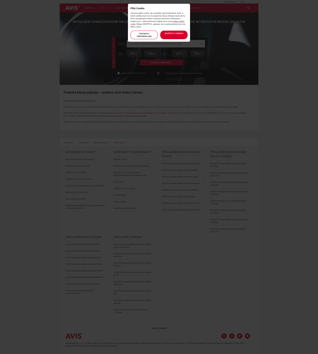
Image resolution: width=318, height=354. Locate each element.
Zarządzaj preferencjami (144, 34)
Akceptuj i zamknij (174, 33)
